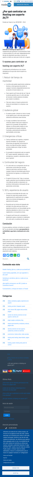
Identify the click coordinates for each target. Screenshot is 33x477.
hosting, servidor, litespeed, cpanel (16, 306)
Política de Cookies (7, 460)
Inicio (8, 354)
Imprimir (5, 457)
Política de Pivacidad (7, 455)
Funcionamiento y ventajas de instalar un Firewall (15, 288)
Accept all (15, 473)
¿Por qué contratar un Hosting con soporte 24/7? (15, 398)
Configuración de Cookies (8, 462)
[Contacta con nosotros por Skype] (19, 1)
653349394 (6, 1)
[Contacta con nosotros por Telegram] (17, 1)
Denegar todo (15, 468)
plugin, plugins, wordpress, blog (15, 320)
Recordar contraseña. (8, 419)
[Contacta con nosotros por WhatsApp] (15, 1)
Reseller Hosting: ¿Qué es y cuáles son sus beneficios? (16, 269)
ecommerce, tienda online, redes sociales (18, 334)
